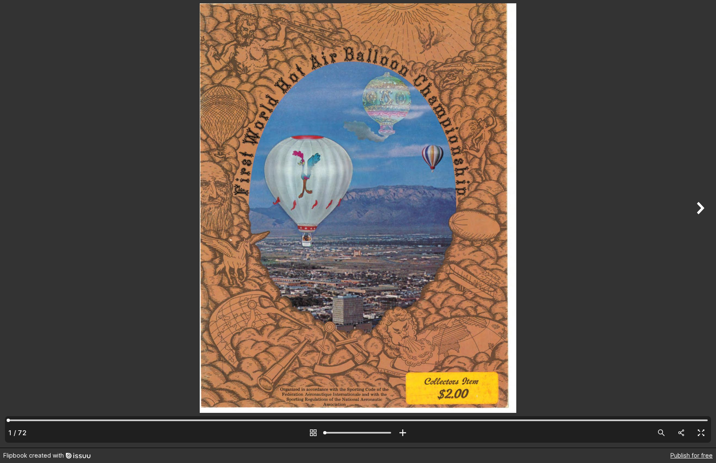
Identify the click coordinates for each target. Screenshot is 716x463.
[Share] (681, 432)
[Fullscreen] (701, 432)
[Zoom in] (402, 432)
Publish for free (691, 455)
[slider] (358, 433)
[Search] (661, 432)
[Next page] (699, 224)
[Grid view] (313, 432)
